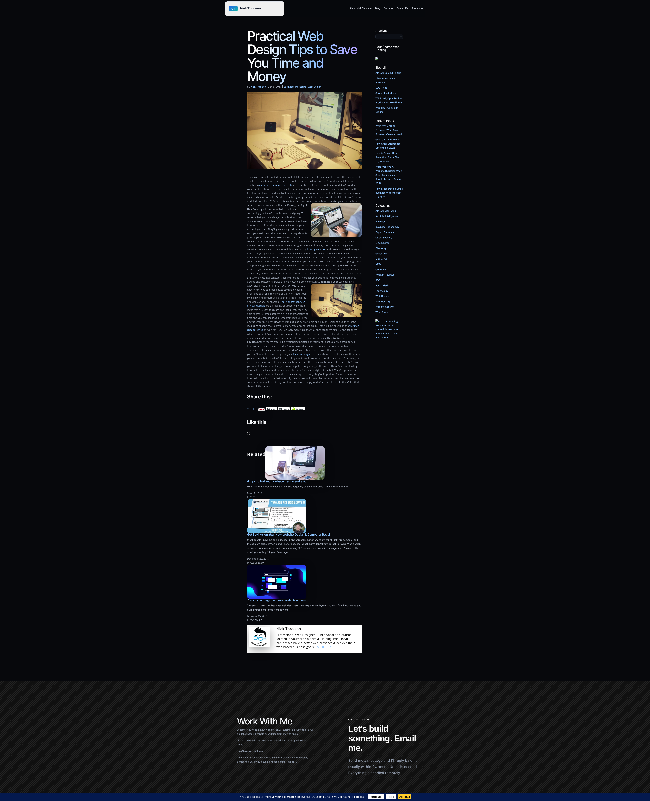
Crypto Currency (384, 232)
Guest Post (381, 253)
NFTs (378, 264)
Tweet (250, 408)
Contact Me (402, 8)
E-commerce (382, 242)
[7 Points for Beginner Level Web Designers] (276, 596)
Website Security (384, 306)
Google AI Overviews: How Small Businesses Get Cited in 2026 (388, 143)
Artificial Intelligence (386, 216)
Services (388, 8)
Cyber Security (383, 237)
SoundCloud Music (385, 92)
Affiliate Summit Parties (388, 72)
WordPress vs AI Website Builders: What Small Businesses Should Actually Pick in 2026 (388, 175)
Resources (417, 8)
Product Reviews (384, 274)
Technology (381, 290)
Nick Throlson (258, 86)
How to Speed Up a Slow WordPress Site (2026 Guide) (387, 157)
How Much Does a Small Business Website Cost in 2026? (389, 192)
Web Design (314, 86)
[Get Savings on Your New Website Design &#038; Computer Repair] (276, 531)
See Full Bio (323, 647)
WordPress (381, 312)
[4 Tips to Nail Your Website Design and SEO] (295, 477)
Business (289, 86)
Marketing (300, 86)
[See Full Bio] (333, 647)
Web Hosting (382, 301)
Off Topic (380, 269)
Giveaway (380, 248)
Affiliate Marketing (385, 210)
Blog (377, 8)
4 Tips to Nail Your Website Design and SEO (277, 481)
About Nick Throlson (361, 8)
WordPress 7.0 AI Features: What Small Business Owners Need (388, 130)
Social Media (382, 285)
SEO (377, 280)
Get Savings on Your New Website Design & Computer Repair (289, 534)
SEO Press (381, 87)
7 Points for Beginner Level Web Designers (276, 600)
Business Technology (387, 226)
